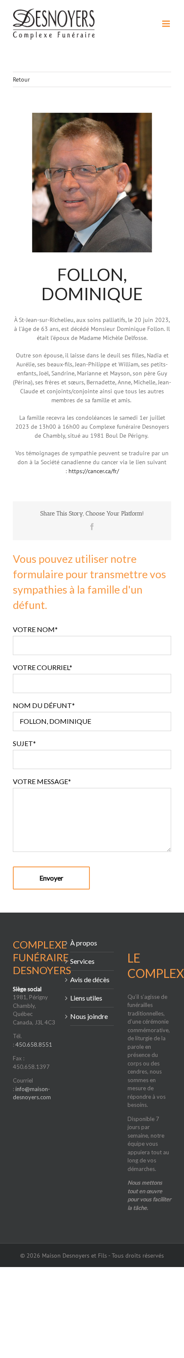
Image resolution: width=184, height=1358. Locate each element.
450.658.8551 (33, 1044)
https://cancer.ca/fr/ (93, 471)
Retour (21, 79)
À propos (83, 943)
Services (82, 961)
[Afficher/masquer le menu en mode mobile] (166, 23)
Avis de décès (90, 979)
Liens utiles (86, 998)
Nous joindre (89, 1016)
